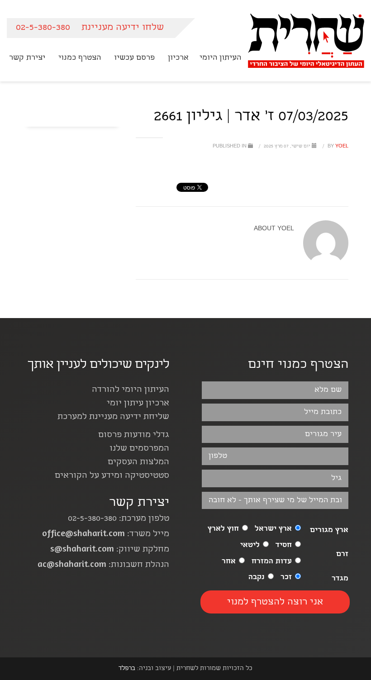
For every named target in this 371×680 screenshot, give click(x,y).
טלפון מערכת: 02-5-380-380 (118, 519)
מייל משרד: (105, 534)
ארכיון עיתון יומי (138, 404)
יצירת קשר (139, 503)
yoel (337, 146)
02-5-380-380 (43, 28)
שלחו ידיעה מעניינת (122, 28)
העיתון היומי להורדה (130, 390)
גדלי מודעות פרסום (133, 435)
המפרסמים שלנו (139, 449)
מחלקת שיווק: (109, 550)
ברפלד (127, 668)
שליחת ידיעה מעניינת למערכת (113, 417)
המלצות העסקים (138, 462)
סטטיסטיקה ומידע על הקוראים (112, 476)
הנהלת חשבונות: (103, 565)
